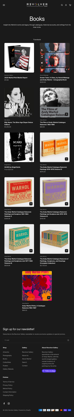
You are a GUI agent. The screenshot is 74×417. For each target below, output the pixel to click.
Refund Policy (7, 388)
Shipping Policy (8, 395)
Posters (5, 366)
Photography (7, 355)
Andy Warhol (43, 120)
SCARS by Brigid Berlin (12, 167)
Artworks (6, 352)
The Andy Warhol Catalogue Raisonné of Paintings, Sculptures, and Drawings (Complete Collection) (54, 261)
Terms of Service (8, 382)
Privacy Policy (7, 385)
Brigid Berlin (7, 164)
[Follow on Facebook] (4, 403)
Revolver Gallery (8, 75)
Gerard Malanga (44, 75)
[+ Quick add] (66, 69)
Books (5, 359)
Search (24, 362)
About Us (25, 355)
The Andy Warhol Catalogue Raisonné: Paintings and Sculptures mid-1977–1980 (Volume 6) (18, 261)
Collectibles (7, 362)
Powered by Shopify (25, 410)
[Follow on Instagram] (8, 403)
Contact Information (9, 392)
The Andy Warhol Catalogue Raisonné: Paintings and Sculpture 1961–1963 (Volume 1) (17, 214)
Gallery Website (8, 369)
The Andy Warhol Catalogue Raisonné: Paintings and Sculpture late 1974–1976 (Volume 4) (53, 214)
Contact (24, 366)
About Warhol (26, 359)
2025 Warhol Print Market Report (15, 78)
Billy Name (7, 120)
